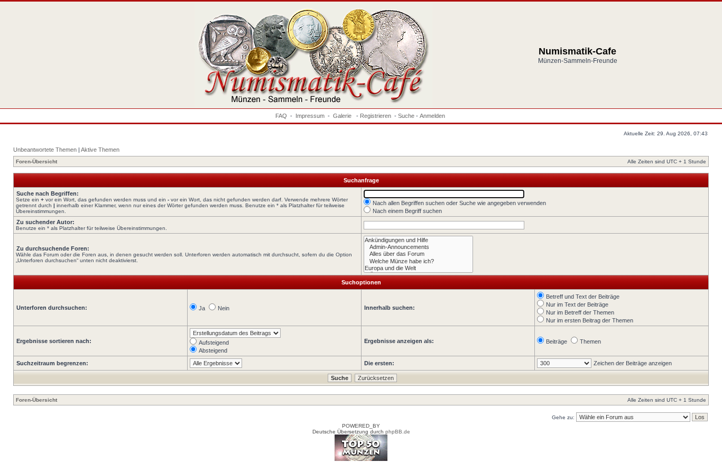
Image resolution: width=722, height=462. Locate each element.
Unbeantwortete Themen (45, 149)
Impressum (310, 116)
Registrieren (375, 116)
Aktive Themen (100, 149)
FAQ (281, 116)
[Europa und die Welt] (418, 268)
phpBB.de (397, 432)
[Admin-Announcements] (418, 247)
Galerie (343, 116)
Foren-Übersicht (36, 161)
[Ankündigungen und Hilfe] (418, 240)
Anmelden (432, 116)
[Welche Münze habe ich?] (418, 261)
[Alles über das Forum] (418, 254)
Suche (406, 116)
